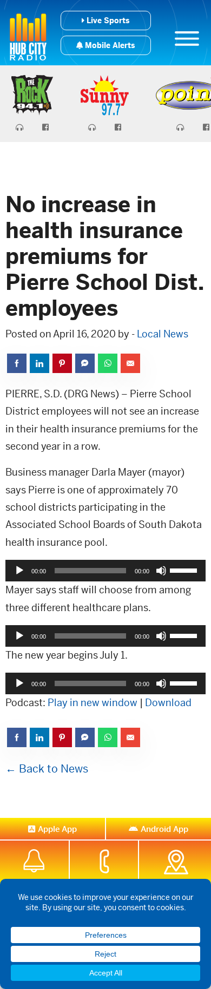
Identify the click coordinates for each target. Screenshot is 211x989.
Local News (162, 334)
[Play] (19, 570)
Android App (164, 829)
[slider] (185, 569)
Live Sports (106, 20)
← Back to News (46, 769)
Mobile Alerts (109, 45)
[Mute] (161, 570)
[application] (105, 570)
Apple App (57, 829)
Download (168, 702)
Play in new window (92, 702)
